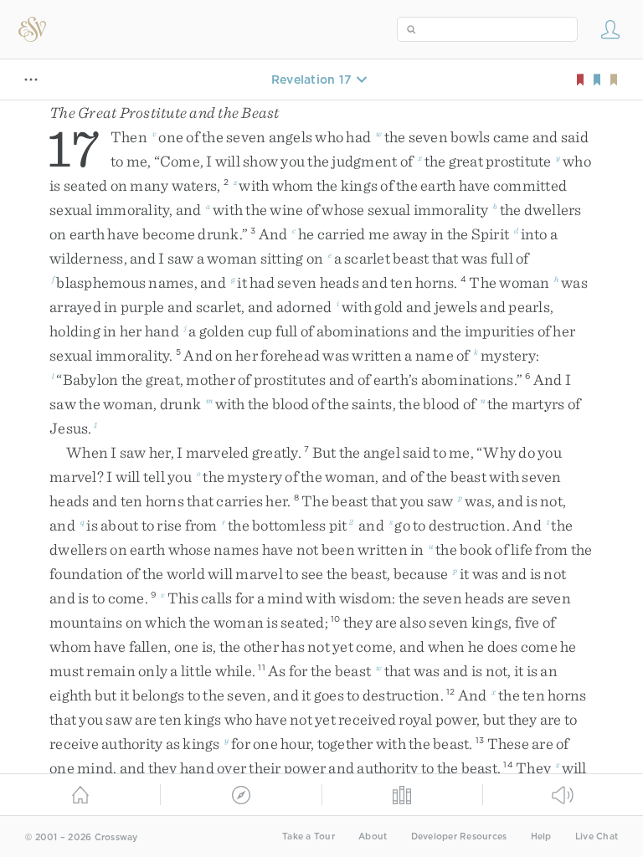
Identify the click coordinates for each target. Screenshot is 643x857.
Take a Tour (308, 836)
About (372, 836)
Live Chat (596, 836)
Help (541, 836)
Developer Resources (459, 836)
